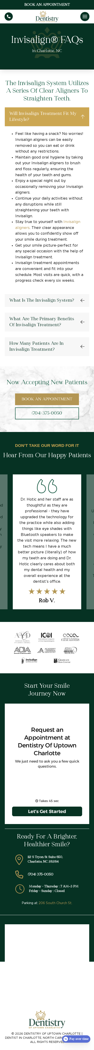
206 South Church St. (55, 903)
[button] (84, 16)
